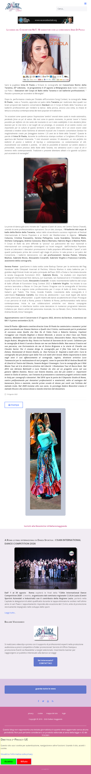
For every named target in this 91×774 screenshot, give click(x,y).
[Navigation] (83, 3)
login (64, 713)
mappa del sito (52, 713)
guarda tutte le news (45, 688)
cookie (40, 713)
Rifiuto (24, 761)
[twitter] (43, 701)
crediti (45, 769)
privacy (30, 713)
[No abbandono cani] (45, 20)
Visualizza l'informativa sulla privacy (17, 754)
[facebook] (38, 701)
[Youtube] (48, 701)
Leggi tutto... (10, 612)
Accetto (9, 761)
